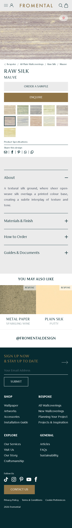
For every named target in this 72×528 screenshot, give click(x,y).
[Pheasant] (62, 109)
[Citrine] (10, 132)
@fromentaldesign (36, 338)
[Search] (61, 5)
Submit (16, 381)
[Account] (11, 5)
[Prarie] (36, 121)
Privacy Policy (11, 500)
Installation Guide (16, 422)
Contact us (19, 489)
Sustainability (49, 455)
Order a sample (36, 86)
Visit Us (9, 450)
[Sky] (23, 121)
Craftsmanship (14, 461)
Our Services (12, 444)
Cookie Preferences (55, 500)
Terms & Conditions (32, 500)
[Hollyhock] (62, 121)
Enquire (36, 97)
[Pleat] (23, 109)
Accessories (12, 417)
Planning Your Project (53, 417)
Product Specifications (15, 142)
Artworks (10, 411)
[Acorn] (49, 109)
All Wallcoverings (49, 405)
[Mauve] (10, 121)
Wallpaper (11, 405)
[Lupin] (36, 109)
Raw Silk (51, 64)
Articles (45, 444)
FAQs (43, 450)
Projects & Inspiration (53, 422)
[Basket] (66, 5)
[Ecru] (10, 109)
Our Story (10, 455)
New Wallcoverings (51, 411)
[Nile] (49, 121)
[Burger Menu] (6, 5)
